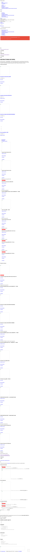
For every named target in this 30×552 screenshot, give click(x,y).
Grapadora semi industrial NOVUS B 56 (6, 95)
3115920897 (20, 551)
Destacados (3, 140)
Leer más (1, 79)
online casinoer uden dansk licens (5, 460)
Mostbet (8, 463)
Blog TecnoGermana (4, 535)
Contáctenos (3, 3)
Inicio (2, 2)
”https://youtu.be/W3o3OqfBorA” (4, 54)
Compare (1, 83)
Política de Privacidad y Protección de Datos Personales (9, 8)
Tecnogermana (3, 551)
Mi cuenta (3, 6)
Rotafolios (3, 12)
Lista (1, 22)
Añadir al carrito (2, 98)
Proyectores (3, 13)
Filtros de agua (4, 528)
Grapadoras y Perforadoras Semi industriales (8, 15)
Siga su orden (4, 541)
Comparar (2, 23)
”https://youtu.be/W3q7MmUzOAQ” (5, 455)
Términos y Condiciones (5, 7)
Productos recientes (4, 141)
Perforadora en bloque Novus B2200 (5, 76)
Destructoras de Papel (5, 16)
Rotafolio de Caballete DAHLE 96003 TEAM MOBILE (7, 114)
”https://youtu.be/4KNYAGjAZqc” (4, 454)
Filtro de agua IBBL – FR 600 (4, 132)
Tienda (3, 5)
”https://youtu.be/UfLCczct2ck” (4, 49)
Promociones (3, 139)
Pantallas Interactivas (5, 14)
